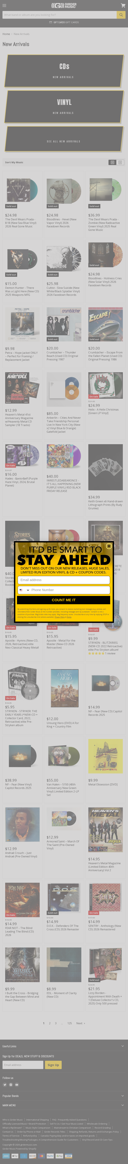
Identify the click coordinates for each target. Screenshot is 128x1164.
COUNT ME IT (64, 600)
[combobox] (24, 590)
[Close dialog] (109, 546)
